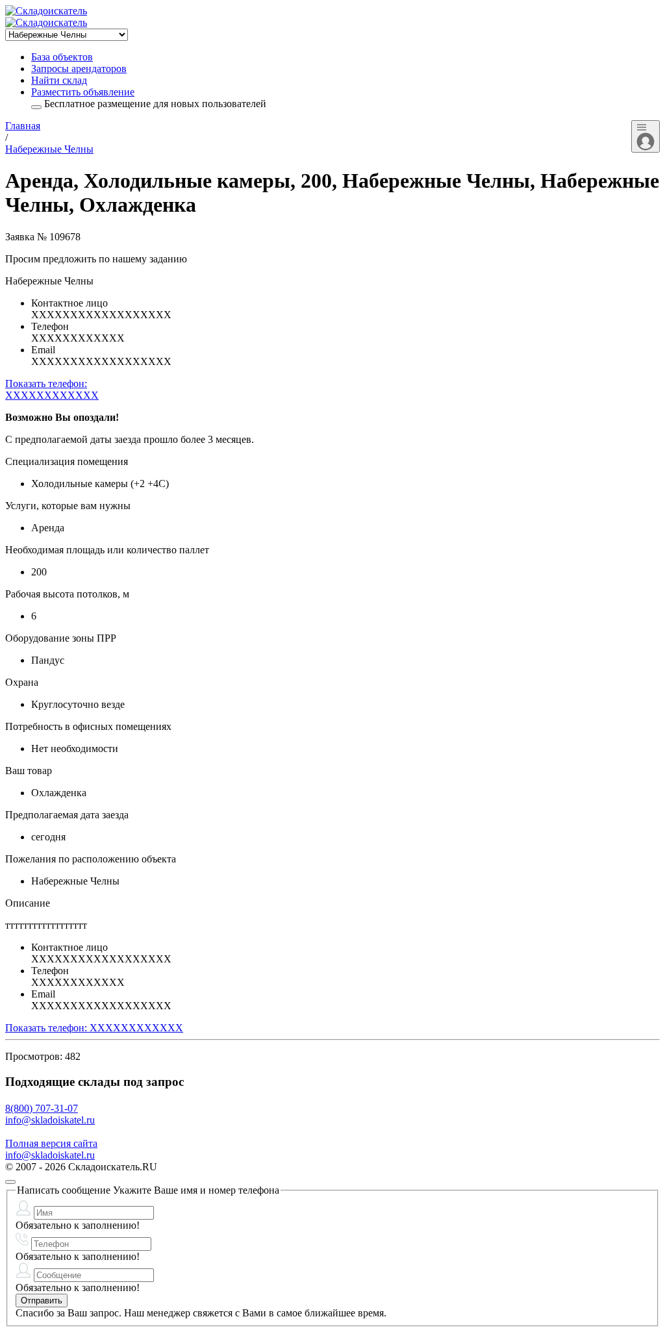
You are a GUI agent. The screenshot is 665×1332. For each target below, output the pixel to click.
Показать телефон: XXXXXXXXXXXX (94, 1027)
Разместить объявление (82, 91)
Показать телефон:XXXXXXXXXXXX (52, 389)
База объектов (62, 56)
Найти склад (59, 80)
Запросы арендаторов (79, 68)
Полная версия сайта (51, 1143)
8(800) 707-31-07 (41, 1108)
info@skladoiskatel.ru (50, 1119)
